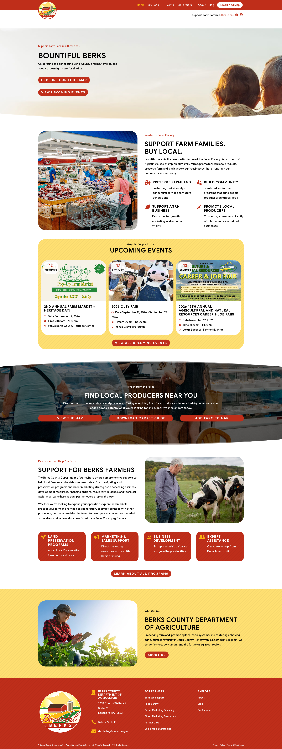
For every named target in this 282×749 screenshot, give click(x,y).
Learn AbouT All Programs (141, 573)
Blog (211, 5)
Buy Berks (153, 5)
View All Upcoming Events (141, 343)
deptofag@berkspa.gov (113, 731)
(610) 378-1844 (107, 722)
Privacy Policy (219, 745)
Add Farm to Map (212, 418)
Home (141, 5)
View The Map (70, 418)
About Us (157, 655)
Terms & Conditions (235, 745)
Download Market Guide (141, 418)
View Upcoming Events (63, 92)
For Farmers (184, 5)
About (202, 5)
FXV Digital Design (120, 745)
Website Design (102, 745)
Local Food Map (230, 5)
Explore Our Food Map (64, 80)
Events (170, 5)
